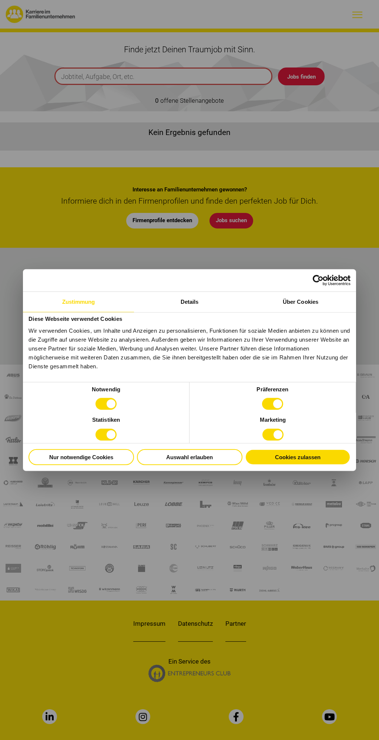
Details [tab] (190, 301)
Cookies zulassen (298, 457)
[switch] (272, 404)
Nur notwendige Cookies (81, 457)
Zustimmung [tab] (78, 301)
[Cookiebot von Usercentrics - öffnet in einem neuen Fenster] (318, 280)
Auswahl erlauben (189, 457)
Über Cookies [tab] (300, 301)
